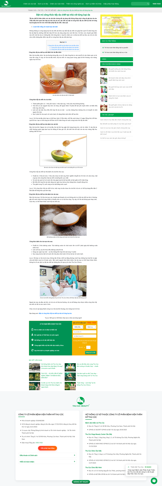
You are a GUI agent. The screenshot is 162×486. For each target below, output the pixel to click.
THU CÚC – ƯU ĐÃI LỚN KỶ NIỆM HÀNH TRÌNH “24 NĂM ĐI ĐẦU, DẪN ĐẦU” (51, 376)
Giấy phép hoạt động (47, 448)
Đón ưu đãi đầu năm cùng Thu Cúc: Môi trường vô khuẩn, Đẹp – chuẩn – (88, 366)
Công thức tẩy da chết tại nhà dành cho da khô (64, 47)
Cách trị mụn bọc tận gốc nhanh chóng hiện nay (115, 128)
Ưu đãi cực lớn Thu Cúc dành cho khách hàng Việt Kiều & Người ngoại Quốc (51, 385)
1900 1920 (157, 4)
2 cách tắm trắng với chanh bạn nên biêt (45, 27)
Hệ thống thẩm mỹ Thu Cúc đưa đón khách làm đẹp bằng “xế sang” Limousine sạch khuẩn (52, 366)
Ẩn (65, 42)
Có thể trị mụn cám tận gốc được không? (113, 138)
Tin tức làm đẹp (108, 115)
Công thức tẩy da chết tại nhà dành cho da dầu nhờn (63, 45)
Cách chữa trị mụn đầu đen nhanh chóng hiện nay (115, 120)
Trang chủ (32, 10)
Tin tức (40, 10)
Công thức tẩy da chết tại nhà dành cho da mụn (64, 49)
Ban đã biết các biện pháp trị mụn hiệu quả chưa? (115, 124)
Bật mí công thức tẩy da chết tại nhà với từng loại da (55, 313)
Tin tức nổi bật (50, 10)
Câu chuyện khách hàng (111, 64)
